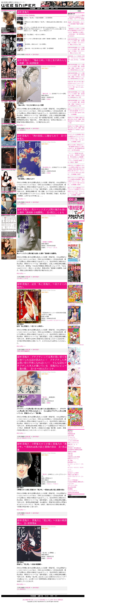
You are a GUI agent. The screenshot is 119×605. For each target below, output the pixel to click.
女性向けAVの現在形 (73, 492)
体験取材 (46, 8)
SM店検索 (32, 8)
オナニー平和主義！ (73, 480)
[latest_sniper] (76, 222)
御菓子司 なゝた (72, 444)
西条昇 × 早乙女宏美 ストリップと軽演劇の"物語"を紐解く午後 (76, 23)
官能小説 (70, 453)
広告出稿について (44, 599)
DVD (52, 8)
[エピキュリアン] (62, 6)
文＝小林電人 (21, 203)
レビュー (70, 471)
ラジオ (46, 596)
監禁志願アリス (72, 462)
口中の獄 (70, 455)
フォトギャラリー (72, 439)
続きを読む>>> (21, 125)
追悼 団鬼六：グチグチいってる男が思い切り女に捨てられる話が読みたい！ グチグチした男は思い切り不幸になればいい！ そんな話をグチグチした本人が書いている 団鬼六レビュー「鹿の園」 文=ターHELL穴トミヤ (42, 363)
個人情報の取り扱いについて (31, 599)
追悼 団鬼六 (23, 12)
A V (57, 8)
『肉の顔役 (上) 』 (46, 167)
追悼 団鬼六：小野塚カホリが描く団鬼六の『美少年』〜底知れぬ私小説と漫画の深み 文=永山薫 (42, 447)
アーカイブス (71, 437)
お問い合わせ (53, 599)
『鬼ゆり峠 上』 (46, 93)
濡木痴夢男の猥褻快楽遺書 (75, 449)
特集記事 (70, 432)
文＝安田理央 (21, 589)
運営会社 (60, 599)
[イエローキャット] (8, 191)
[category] (76, 430)
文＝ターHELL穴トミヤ (23, 438)
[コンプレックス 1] (8, 100)
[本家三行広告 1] (8, 236)
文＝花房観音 (21, 130)
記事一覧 (39, 8)
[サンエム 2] (8, 123)
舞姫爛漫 (70, 489)
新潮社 (49, 403)
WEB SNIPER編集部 (23, 351)
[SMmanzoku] (8, 55)
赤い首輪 (70, 460)
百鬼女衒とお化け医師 (74, 457)
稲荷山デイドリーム (73, 458)
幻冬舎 (49, 99)
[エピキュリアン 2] (8, 77)
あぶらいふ (71, 446)
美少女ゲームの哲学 (73, 473)
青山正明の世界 (72, 487)
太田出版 (49, 558)
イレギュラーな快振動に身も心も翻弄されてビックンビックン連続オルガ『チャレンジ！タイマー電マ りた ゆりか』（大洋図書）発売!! (76, 138)
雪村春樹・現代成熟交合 (74, 448)
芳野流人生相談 (72, 451)
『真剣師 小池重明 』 (47, 242)
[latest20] (76, 14)
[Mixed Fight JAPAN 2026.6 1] (8, 145)
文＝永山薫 (20, 514)
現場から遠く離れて (73, 474)
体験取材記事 (71, 433)
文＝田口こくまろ (22, 278)
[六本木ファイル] (8, 168)
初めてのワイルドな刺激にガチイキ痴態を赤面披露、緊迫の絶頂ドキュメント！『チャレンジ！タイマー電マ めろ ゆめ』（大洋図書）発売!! (76, 181)
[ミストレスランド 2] (8, 259)
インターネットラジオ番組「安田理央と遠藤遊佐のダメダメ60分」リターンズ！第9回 (76, 17)
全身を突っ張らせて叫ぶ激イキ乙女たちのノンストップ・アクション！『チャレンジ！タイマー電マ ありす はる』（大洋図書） (76, 85)
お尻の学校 (71, 435)
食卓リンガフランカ (73, 442)
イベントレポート (72, 490)
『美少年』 (44, 397)
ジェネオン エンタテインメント (56, 320)
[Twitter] (76, 495)
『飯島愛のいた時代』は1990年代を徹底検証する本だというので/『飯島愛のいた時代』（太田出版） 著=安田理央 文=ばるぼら (77, 32)
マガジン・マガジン (52, 484)
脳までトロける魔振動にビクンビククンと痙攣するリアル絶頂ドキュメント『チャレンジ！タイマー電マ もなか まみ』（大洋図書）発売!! (76, 191)
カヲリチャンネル (72, 485)
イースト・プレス (52, 247)
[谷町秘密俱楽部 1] (8, 32)
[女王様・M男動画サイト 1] (8, 214)
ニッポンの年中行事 (73, 441)
